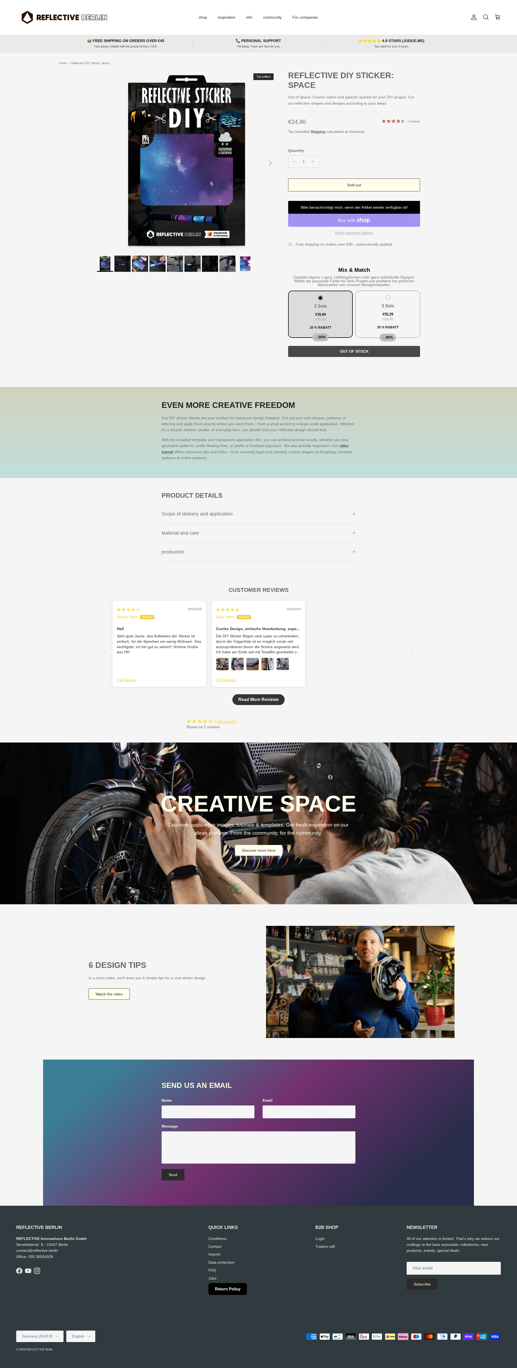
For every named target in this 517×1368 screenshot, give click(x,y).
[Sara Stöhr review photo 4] (267, 664)
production (173, 552)
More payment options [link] (354, 233)
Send (173, 1175)
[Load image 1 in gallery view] (186, 160)
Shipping (317, 131)
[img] (128, 609)
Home (63, 63)
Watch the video (109, 994)
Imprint (214, 1254)
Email (268, 1100)
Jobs (212, 1278)
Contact (215, 1246)
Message (170, 1126)
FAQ (212, 1270)
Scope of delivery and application (197, 514)
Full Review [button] (127, 680)
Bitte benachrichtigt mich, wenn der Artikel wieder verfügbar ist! (354, 207)
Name (167, 1100)
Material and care (180, 533)
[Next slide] (411, 652)
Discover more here (258, 850)
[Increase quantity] (314, 161)
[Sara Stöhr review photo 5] (282, 664)
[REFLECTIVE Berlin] (64, 17)
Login (320, 1238)
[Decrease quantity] (293, 161)
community (272, 17)
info (249, 17)
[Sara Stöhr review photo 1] (222, 664)
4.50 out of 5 (225, 721)
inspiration (226, 17)
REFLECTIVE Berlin (39, 1349)
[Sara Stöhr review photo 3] (252, 664)
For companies (305, 17)
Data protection (221, 1262)
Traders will (325, 1246)
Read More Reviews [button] (258, 699)
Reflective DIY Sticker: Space (90, 63)
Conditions (217, 1238)
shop (203, 17)
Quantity (296, 150)
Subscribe (422, 1284)
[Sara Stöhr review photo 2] (237, 664)
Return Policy (227, 1289)
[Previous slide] (105, 652)
